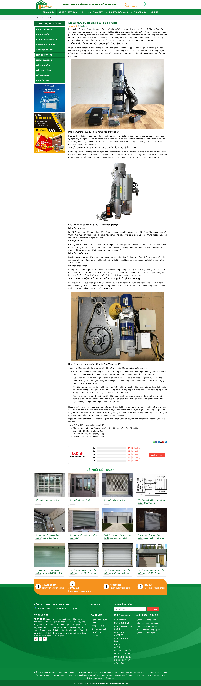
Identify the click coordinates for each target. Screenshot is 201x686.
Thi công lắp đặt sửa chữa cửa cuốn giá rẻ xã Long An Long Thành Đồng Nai (117, 573)
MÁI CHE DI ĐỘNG (43, 65)
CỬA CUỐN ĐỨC (42, 34)
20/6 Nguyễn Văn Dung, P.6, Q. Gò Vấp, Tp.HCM (58, 608)
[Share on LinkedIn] (165, 442)
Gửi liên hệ (152, 609)
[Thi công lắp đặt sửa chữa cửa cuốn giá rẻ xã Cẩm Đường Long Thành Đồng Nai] (151, 555)
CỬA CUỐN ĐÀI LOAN (44, 50)
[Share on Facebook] (156, 442)
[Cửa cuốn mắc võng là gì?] (117, 485)
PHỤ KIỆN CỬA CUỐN (44, 55)
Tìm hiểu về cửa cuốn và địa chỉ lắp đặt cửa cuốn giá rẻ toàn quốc (117, 538)
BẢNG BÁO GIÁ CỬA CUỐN (46, 40)
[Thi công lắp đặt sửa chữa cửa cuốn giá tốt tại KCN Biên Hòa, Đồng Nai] (83, 555)
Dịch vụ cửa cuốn (118, 12)
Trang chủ (48, 12)
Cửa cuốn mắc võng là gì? (115, 500)
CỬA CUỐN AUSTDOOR (45, 45)
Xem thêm (60, 636)
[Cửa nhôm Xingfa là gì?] (83, 485)
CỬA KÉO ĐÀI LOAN (44, 29)
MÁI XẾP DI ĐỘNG (43, 75)
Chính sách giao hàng (146, 620)
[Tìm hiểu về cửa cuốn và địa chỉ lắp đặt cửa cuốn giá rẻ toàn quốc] (117, 520)
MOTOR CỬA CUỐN (44, 60)
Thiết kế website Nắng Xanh (118, 683)
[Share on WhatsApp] (154, 442)
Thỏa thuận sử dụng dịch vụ (149, 629)
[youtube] (40, 639)
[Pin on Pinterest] (163, 442)
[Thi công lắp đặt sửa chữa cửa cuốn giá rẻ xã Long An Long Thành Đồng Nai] (117, 555)
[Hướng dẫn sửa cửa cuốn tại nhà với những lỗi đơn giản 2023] (49, 520)
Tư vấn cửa (140, 12)
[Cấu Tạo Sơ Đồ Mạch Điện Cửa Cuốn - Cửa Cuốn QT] (151, 485)
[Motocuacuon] (43, 4)
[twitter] (45, 639)
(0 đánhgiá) (83, 26)
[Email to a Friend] (161, 442)
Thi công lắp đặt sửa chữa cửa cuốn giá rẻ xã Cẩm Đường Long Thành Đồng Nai (151, 573)
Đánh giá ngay (157, 455)
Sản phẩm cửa (95, 12)
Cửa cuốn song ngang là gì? (47, 500)
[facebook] (36, 639)
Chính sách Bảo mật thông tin (150, 626)
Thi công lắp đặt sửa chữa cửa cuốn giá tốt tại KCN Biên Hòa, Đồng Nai (83, 573)
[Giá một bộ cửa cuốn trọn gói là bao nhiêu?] (83, 520)
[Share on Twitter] (158, 442)
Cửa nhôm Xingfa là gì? (80, 500)
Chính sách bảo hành (146, 633)
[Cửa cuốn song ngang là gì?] (49, 485)
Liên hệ (154, 12)
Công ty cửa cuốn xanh (71, 12)
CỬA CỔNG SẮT (42, 81)
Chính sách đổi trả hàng (147, 623)
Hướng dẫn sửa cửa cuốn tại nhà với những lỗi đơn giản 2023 (47, 538)
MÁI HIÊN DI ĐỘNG (43, 70)
